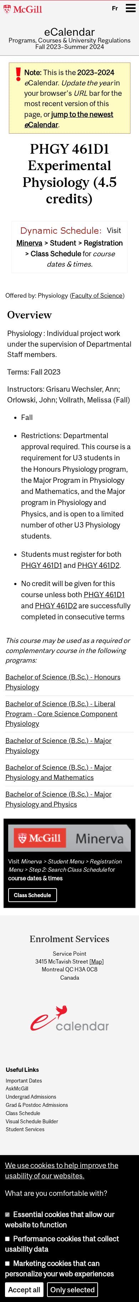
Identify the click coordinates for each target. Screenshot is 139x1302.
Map (96, 961)
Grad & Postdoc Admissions (37, 1105)
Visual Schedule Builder (32, 1121)
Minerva (29, 243)
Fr (115, 8)
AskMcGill (17, 1088)
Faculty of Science (97, 295)
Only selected (72, 1290)
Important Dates (24, 1081)
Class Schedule (32, 895)
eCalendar (69, 32)
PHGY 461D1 (41, 565)
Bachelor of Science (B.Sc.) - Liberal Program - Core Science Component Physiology (61, 714)
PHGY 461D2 (98, 565)
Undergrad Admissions (31, 1097)
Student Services (25, 1129)
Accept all (24, 1290)
